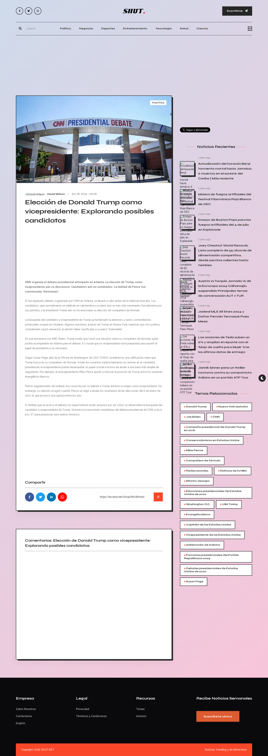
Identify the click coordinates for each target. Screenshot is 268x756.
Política (65, 28)
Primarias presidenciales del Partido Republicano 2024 (211, 556)
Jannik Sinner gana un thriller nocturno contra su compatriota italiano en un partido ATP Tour (224, 372)
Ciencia (202, 28)
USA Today (229, 504)
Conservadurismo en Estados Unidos (211, 440)
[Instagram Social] (37, 11)
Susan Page (193, 582)
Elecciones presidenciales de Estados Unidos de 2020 (212, 492)
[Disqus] (94, 603)
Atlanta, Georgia (196, 481)
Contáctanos (24, 716)
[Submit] (20, 28)
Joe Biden (192, 417)
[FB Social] (19, 11)
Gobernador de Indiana (202, 545)
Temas (140, 709)
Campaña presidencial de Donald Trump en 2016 (214, 428)
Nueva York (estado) (232, 407)
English (20, 723)
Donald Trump (195, 407)
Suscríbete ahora (218, 716)
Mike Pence (193, 450)
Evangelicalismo (197, 514)
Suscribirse (235, 10)
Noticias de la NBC (232, 471)
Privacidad (82, 709)
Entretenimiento (135, 28)
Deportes (108, 28)
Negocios (86, 28)
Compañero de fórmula (202, 461)
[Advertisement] (134, 64)
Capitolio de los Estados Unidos (207, 525)
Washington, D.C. (197, 504)
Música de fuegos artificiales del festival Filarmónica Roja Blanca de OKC (224, 199)
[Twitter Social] (28, 11)
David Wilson (56, 194)
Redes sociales (196, 471)
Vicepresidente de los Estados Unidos (212, 535)
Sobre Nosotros (26, 709)
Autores (141, 716)
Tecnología (163, 28)
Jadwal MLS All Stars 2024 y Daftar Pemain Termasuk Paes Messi (223, 316)
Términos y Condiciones (91, 716)
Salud (184, 28)
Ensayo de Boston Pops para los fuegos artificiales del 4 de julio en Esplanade (224, 224)
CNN (215, 417)
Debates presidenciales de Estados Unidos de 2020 (211, 569)
